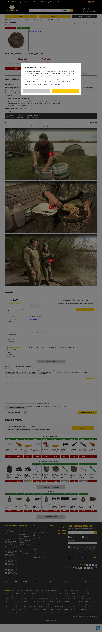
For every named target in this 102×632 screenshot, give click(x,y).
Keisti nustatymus (36, 90)
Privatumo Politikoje (55, 84)
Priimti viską (66, 90)
